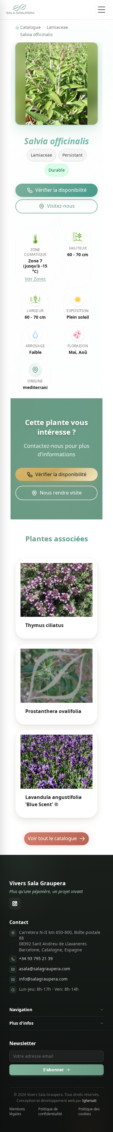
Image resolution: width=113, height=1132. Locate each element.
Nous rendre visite (61, 492)
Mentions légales (17, 1111)
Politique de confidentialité (50, 1111)
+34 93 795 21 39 (36, 958)
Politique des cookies (89, 1111)
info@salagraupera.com (43, 979)
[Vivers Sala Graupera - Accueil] (20, 9)
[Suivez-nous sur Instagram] (14, 903)
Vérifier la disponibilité (60, 190)
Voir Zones (35, 279)
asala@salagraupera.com (44, 968)
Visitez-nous (61, 206)
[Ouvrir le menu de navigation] (101, 9)
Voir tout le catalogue (52, 838)
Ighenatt (89, 1100)
